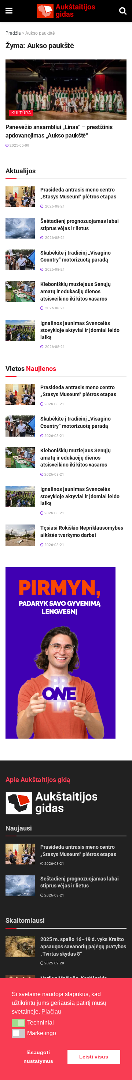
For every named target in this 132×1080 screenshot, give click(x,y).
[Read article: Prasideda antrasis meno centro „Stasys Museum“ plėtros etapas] (20, 196)
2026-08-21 (54, 404)
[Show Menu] (9, 11)
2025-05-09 (19, 145)
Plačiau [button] (51, 1012)
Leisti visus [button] (93, 1057)
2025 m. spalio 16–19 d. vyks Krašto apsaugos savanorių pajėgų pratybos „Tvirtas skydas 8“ (83, 946)
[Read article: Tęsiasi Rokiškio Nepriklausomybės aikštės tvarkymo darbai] (20, 534)
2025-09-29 (54, 963)
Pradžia (13, 33)
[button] (18, 1023)
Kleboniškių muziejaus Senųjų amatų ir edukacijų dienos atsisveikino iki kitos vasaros (75, 291)
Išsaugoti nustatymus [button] (38, 1056)
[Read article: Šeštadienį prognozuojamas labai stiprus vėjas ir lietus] (20, 228)
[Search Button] (122, 11)
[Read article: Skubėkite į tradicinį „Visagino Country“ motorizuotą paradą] (20, 259)
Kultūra (21, 113)
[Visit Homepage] (66, 11)
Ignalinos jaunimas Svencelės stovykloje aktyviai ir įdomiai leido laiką (80, 330)
